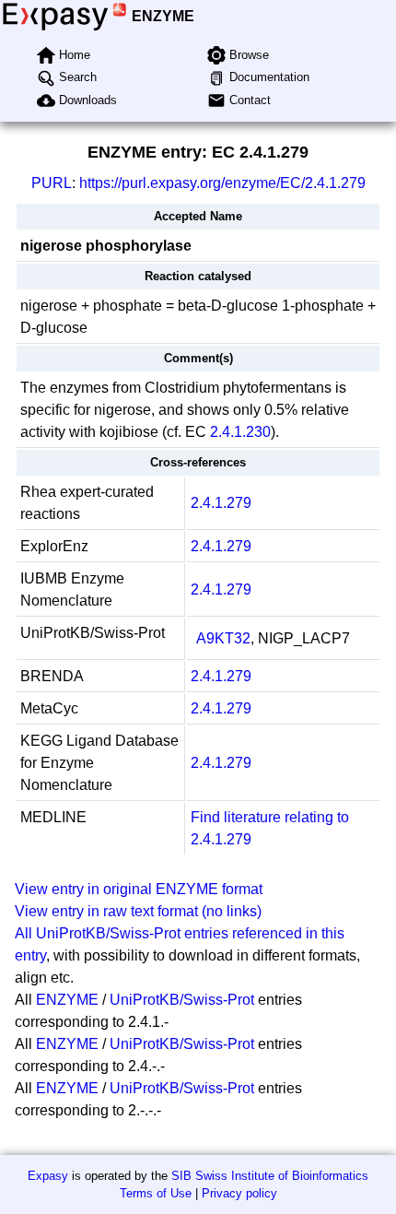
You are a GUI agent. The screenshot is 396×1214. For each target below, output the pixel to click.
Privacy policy (239, 1193)
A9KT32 (223, 638)
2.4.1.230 (240, 432)
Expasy (48, 1176)
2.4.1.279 (221, 503)
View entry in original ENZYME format (138, 889)
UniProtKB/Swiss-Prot (182, 1000)
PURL (51, 183)
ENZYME (163, 16)
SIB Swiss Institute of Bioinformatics (269, 1176)
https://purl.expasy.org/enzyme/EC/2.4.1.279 (222, 183)
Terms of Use (156, 1193)
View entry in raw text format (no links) (138, 911)
